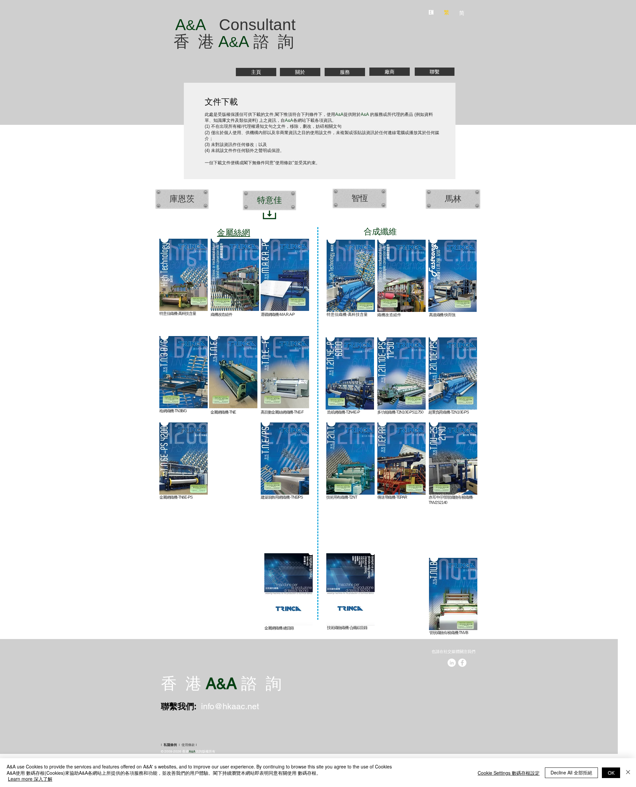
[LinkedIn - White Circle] (452, 663)
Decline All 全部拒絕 (571, 772)
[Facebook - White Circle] (462, 663)
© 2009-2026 (171, 751)
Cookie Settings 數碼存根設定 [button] (509, 772)
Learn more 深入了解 (30, 778)
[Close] (628, 772)
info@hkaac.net (230, 706)
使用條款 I (189, 745)
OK (611, 772)
